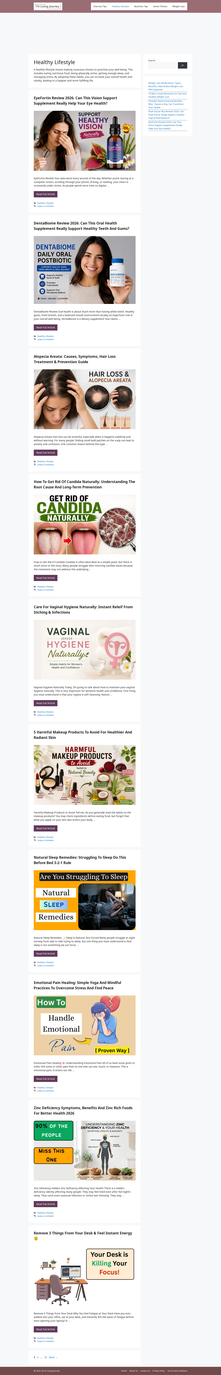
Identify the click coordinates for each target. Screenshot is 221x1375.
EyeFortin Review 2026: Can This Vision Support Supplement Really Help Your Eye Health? (165, 125)
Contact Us (145, 1370)
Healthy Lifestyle (120, 6)
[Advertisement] (110, 32)
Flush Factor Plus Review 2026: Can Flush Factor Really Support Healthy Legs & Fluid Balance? (166, 114)
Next (53, 1357)
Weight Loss (178, 6)
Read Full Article (46, 194)
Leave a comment (45, 206)
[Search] (182, 65)
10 (46, 1357)
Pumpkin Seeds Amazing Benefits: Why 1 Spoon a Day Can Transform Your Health (166, 104)
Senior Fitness (160, 6)
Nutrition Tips (141, 6)
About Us (133, 1370)
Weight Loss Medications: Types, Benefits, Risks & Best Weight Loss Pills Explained (165, 86)
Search (151, 60)
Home (124, 1370)
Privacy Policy (159, 1370)
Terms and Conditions (177, 1370)
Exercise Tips (100, 6)
